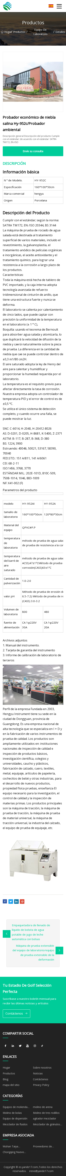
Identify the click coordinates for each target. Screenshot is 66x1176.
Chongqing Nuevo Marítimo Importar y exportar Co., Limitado (16, 1152)
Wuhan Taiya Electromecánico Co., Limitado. (15, 1147)
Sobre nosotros (42, 1067)
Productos (19, 32)
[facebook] (5, 1046)
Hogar (7, 32)
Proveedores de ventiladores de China (45, 1147)
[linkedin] (13, 1046)
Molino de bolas (12, 1113)
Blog (5, 1079)
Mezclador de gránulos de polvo (46, 1125)
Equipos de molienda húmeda (15, 1107)
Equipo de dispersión (15, 1118)
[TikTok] (42, 1046)
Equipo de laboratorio (40, 32)
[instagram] (35, 1046)
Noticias (38, 1073)
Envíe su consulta (33, 151)
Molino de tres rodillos (46, 1113)
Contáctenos (14, 1013)
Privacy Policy (41, 1085)
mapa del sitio (11, 1085)
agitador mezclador (44, 1118)
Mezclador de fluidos (15, 1124)
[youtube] (27, 1046)
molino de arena (42, 1107)
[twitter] (20, 1046)
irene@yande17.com (41, 1171)
